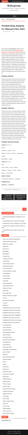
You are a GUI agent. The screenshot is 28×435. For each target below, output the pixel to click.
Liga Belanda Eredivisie (9, 332)
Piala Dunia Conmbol (8, 374)
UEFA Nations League (8, 413)
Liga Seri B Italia (7, 359)
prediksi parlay (6, 381)
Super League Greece (8, 401)
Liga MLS (5, 354)
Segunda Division (7, 393)
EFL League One (7, 293)
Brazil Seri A (6, 249)
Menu (14, 16)
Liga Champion (8, 189)
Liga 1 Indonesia (7, 327)
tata (13, 31)
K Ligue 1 (5, 303)
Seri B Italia (6, 396)
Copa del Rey (6, 276)
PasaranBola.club (6, 420)
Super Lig (5, 403)
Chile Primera (6, 261)
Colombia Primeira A (8, 266)
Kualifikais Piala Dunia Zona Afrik (11, 307)
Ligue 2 (5, 364)
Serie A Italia (6, 398)
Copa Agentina (6, 273)
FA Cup (5, 298)
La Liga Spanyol (7, 325)
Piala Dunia (6, 369)
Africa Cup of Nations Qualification (11, 239)
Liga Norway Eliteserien (9, 357)
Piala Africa (6, 366)
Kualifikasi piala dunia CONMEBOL (12, 315)
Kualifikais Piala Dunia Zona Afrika (11, 310)
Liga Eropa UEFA (7, 347)
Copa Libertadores (7, 283)
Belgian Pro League (8, 244)
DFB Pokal (5, 290)
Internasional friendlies (8, 300)
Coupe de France (7, 288)
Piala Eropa (6, 376)
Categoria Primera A (8, 258)
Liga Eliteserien (7, 342)
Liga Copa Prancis (7, 337)
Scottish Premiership (8, 391)
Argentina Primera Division (9, 241)
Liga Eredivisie (6, 344)
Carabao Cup (6, 256)
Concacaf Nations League (9, 271)
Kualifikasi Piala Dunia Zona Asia (11, 317)
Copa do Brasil (6, 278)
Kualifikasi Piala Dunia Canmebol (11, 312)
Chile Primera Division (8, 263)
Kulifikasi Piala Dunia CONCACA (11, 322)
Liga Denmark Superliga (9, 339)
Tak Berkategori (7, 408)
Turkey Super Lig (7, 411)
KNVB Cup (5, 305)
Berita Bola (5, 246)
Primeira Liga (6, 386)
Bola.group (14, 5)
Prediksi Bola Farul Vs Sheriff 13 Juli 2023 (13, 221)
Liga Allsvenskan (7, 330)
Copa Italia (5, 280)
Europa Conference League (10, 295)
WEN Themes (18, 433)
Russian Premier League (9, 388)
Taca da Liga (6, 406)
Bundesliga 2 (6, 253)
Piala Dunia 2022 (7, 371)
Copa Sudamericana (8, 285)
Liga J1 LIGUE (6, 352)
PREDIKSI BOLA (16, 189)
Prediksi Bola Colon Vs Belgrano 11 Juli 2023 (14, 223)
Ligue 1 (5, 361)
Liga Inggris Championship (9, 349)
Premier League (7, 384)
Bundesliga (6, 251)
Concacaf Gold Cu (7, 268)
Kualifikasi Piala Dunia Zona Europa (12, 320)
